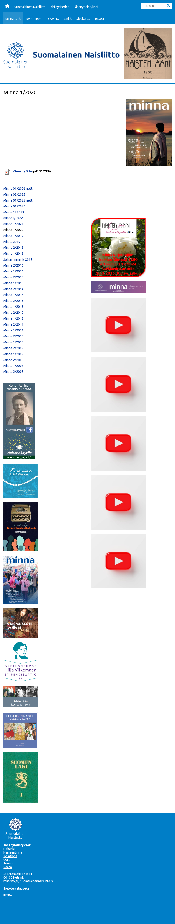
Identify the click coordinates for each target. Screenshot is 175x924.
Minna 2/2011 (13, 324)
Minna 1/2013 (13, 306)
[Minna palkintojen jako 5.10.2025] (118, 587)
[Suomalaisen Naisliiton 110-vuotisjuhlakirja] (20, 496)
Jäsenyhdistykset (86, 7)
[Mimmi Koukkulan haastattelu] (118, 351)
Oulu (6, 860)
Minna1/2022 (13, 218)
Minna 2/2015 (13, 277)
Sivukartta (83, 19)
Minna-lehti (13, 19)
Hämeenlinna (12, 852)
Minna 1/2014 (13, 295)
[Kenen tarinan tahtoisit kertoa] (19, 458)
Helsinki (9, 849)
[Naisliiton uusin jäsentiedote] (118, 292)
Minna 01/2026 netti (18, 188)
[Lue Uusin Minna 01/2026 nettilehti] (20, 602)
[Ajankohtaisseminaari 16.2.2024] (118, 528)
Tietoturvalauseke (16, 888)
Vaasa (7, 867)
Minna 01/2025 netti (18, 200)
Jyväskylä (10, 856)
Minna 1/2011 (13, 330)
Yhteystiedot (59, 7)
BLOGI (99, 19)
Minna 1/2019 (13, 236)
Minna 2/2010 (13, 336)
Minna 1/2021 (13, 224)
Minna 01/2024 (14, 206)
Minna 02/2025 (14, 194)
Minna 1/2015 (13, 283)
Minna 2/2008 (13, 360)
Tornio (8, 863)
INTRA (7, 895)
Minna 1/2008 (13, 366)
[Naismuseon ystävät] (20, 636)
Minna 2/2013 (13, 301)
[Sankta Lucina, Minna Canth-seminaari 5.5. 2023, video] (118, 469)
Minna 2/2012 (13, 312)
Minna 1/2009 (13, 354)
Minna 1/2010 (13, 342)
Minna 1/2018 (13, 253)
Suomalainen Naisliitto (30, 7)
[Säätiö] (20, 680)
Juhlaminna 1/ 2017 (17, 259)
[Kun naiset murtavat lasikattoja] (20, 550)
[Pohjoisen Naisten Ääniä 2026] (20, 747)
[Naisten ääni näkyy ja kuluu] (20, 706)
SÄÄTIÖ (53, 19)
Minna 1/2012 (13, 318)
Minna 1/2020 (22, 171)
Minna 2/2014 (13, 289)
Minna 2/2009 (13, 348)
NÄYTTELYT (34, 19)
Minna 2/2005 (13, 371)
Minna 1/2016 (13, 271)
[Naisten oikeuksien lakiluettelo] (20, 801)
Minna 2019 (11, 241)
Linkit (68, 19)
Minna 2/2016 (13, 265)
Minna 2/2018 (13, 247)
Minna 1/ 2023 (13, 212)
